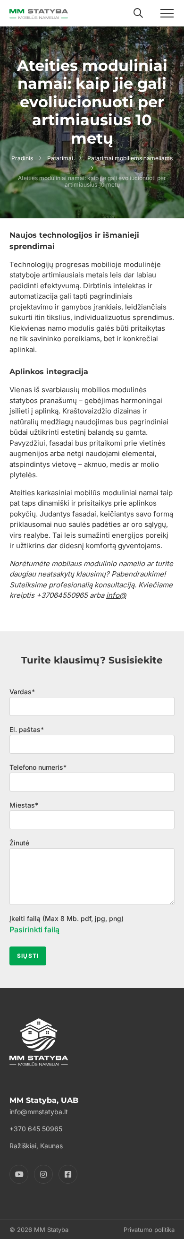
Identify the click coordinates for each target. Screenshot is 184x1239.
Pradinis (22, 158)
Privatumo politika (149, 1229)
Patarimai (60, 158)
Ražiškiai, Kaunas (36, 1146)
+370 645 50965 (35, 1129)
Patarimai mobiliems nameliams (130, 158)
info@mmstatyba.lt (38, 1112)
